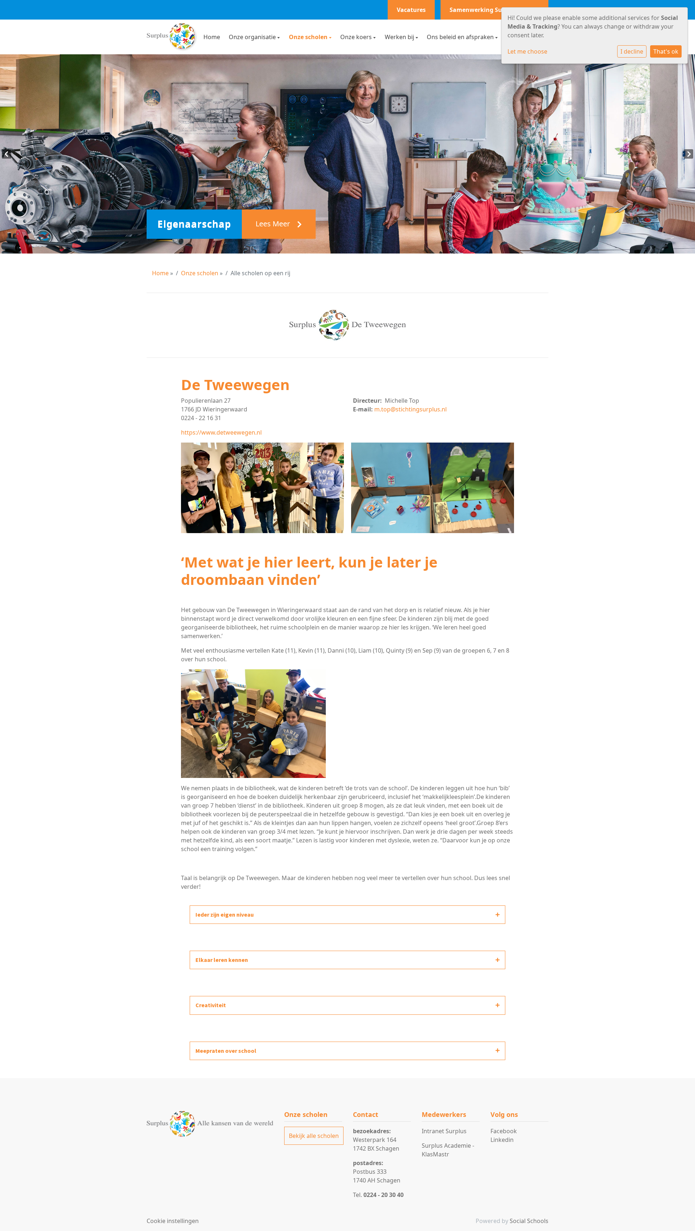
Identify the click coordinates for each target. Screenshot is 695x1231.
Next (688, 154)
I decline (631, 51)
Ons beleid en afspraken (461, 37)
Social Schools (529, 1221)
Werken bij (400, 37)
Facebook (503, 1131)
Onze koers (356, 37)
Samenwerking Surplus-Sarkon (494, 10)
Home (211, 37)
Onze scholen (309, 37)
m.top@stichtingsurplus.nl (410, 409)
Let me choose (527, 51)
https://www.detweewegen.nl (221, 432)
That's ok (665, 51)
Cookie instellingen (173, 1221)
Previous (6, 154)
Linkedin (502, 1140)
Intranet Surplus (444, 1131)
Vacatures (411, 10)
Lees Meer (274, 224)
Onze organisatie (253, 37)
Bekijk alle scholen (314, 1136)
